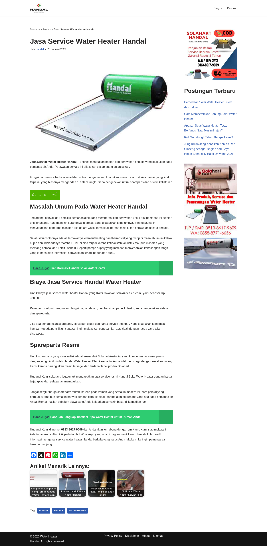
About (146, 535)
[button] (221, 8)
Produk (231, 8)
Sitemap (158, 535)
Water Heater (77, 510)
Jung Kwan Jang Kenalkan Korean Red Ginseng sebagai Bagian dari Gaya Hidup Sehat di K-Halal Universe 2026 (209, 149)
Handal (40, 49)
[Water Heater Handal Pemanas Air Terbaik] (39, 8)
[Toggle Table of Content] (52, 195)
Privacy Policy (113, 535)
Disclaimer (132, 535)
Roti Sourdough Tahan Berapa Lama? (208, 137)
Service (59, 510)
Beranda (35, 29)
